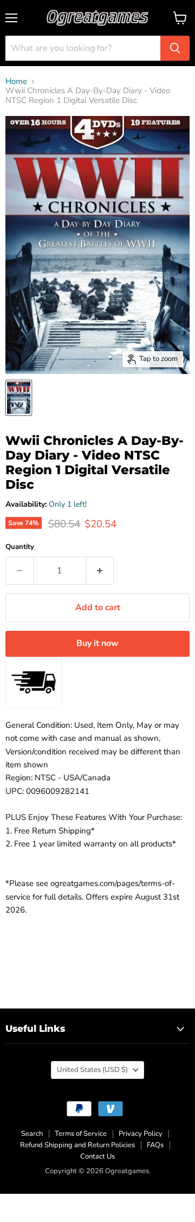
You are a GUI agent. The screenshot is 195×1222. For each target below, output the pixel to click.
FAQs (155, 1145)
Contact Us (97, 1156)
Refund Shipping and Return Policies (77, 1145)
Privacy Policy (140, 1134)
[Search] (175, 48)
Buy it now (97, 643)
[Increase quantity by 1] (100, 571)
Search (32, 1134)
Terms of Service (81, 1134)
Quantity (19, 547)
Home (16, 81)
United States (92, 1070)
